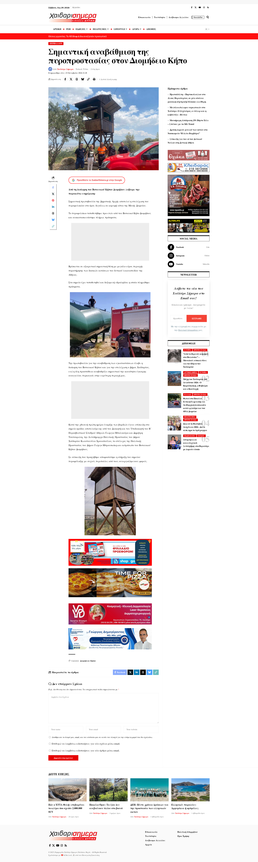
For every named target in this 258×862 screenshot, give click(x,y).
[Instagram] (204, 7)
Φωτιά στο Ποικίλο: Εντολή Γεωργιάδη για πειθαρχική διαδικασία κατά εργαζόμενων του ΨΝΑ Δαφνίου (194, 405)
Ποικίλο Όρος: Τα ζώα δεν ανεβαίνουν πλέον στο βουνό (106, 806)
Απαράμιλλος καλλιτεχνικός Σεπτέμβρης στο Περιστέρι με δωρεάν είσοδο (196, 444)
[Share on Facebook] (65, 79)
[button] (207, 17)
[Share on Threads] (76, 79)
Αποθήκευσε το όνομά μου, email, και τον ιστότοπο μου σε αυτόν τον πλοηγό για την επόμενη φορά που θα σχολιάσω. (102, 737)
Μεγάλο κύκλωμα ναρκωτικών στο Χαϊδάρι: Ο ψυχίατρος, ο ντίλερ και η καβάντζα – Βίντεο (187, 111)
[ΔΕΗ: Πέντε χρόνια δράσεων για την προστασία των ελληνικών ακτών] (149, 789)
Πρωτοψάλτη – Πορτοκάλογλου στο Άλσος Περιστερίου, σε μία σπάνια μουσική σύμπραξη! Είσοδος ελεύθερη (187, 98)
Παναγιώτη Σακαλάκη (90, 855)
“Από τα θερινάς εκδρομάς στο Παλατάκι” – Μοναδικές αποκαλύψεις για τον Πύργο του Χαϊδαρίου (196, 360)
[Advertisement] (110, 242)
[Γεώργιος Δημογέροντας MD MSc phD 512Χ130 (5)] (110, 638)
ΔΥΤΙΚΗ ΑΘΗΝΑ (190, 372)
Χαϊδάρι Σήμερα (65, 69)
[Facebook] (191, 7)
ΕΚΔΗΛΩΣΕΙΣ (189, 436)
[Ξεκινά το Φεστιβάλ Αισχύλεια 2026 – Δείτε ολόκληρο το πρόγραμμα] (174, 423)
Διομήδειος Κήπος (88, 660)
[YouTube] (200, 7)
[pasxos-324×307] (188, 195)
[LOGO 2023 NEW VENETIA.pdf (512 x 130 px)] (110, 613)
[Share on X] (71, 79)
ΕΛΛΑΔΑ (187, 394)
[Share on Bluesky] (82, 79)
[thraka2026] (188, 154)
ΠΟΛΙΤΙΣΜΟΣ (189, 417)
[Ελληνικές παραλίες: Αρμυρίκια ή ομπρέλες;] (190, 789)
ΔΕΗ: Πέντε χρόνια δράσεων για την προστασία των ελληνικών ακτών (149, 808)
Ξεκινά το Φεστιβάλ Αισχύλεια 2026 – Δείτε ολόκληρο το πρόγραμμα (195, 427)
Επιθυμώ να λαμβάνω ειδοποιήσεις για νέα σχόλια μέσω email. (86, 743)
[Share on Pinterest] (53, 200)
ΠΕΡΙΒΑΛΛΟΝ (56, 43)
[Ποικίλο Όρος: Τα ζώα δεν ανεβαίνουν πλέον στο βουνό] (108, 789)
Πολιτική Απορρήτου (188, 330)
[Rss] (208, 7)
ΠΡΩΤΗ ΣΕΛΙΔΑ (200, 350)
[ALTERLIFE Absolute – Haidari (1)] (188, 225)
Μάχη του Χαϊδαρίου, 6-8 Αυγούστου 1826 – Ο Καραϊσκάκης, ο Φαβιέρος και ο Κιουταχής (195, 384)
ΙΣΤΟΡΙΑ (187, 350)
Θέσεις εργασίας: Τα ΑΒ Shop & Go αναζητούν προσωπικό (77, 36)
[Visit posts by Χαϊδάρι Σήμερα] (50, 69)
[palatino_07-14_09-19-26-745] (110, 582)
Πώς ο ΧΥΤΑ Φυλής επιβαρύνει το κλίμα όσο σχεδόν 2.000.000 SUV (66, 808)
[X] (195, 7)
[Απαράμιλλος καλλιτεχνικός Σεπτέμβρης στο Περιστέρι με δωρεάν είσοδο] (174, 441)
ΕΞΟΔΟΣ (201, 436)
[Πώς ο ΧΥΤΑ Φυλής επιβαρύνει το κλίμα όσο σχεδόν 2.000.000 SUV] (67, 789)
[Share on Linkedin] (53, 207)
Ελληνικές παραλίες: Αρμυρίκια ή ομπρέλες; (185, 806)
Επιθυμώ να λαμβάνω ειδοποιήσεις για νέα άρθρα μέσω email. (86, 750)
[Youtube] (188, 264)
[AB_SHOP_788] (110, 552)
